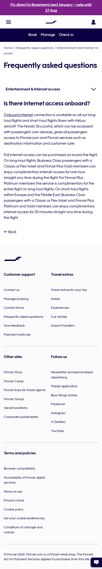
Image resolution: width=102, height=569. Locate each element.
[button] (8, 22)
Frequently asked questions (35, 48)
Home (8, 48)
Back (12, 232)
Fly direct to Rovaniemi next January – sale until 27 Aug (51, 8)
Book (32, 35)
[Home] (51, 22)
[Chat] (96, 562)
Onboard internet (18, 115)
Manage (48, 35)
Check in (66, 35)
